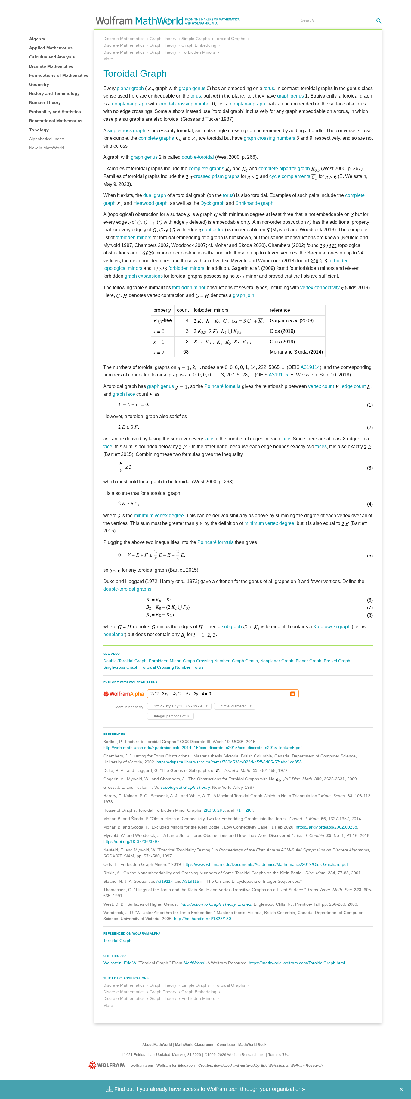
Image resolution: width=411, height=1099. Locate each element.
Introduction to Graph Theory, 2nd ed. (216, 904)
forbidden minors (133, 237)
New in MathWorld (46, 147)
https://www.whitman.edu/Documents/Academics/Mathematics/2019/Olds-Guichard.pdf (265, 864)
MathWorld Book (252, 1045)
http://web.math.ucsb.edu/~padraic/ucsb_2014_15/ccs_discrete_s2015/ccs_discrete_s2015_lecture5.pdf (202, 747)
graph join (243, 295)
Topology (39, 129)
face (208, 438)
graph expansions (144, 276)
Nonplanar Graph (276, 660)
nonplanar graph (129, 103)
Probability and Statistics (55, 111)
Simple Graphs (195, 38)
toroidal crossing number (184, 103)
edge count (354, 386)
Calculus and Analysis (52, 57)
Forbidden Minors (198, 52)
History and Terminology (54, 93)
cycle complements (289, 176)
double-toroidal (198, 157)
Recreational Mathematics (55, 120)
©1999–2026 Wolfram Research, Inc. (235, 1055)
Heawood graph (150, 203)
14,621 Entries (133, 1055)
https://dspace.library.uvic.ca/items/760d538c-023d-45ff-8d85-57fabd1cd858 (229, 762)
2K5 (221, 810)
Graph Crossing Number (206, 660)
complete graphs (156, 138)
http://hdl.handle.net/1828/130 (202, 918)
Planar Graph (308, 660)
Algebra (37, 38)
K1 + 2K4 (244, 810)
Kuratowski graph (332, 626)
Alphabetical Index (46, 138)
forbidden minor (189, 287)
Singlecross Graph (120, 667)
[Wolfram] (107, 1065)
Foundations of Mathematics (58, 75)
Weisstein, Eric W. (120, 962)
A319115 (278, 374)
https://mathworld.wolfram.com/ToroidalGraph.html (297, 962)
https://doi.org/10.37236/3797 (131, 841)
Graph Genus (245, 660)
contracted (213, 229)
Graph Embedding (198, 45)
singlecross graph (126, 130)
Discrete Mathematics (51, 66)
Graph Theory (163, 38)
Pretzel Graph (337, 660)
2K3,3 (209, 810)
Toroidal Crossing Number (165, 667)
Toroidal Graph (117, 940)
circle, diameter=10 (236, 706)
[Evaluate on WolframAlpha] (292, 694)
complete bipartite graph (284, 168)
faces (321, 446)
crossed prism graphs (216, 176)
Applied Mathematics (51, 47)
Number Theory (45, 102)
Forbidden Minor (165, 660)
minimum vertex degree (159, 515)
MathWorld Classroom (194, 1045)
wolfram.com (142, 1065)
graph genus (192, 88)
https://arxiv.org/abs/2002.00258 (326, 827)
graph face (124, 394)
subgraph (232, 626)
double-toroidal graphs (127, 589)
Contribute (226, 1045)
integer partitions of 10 (172, 716)
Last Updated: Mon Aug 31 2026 (174, 1055)
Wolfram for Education (175, 1065)
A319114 (310, 367)
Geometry (39, 84)
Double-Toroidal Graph (125, 660)
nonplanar (114, 634)
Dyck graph (212, 203)
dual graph (154, 195)
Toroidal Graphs (230, 38)
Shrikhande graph (254, 203)
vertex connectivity (320, 287)
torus (269, 88)
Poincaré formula (222, 386)
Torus (198, 667)
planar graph (130, 88)
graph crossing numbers (269, 138)
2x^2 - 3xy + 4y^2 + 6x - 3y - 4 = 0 (181, 706)
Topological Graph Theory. (185, 787)
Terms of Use (279, 1055)
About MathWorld (157, 1045)
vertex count (321, 386)
